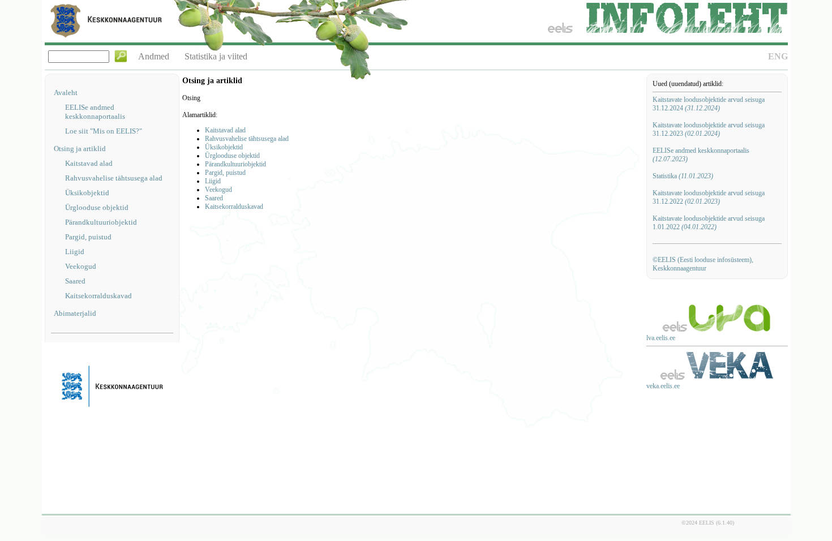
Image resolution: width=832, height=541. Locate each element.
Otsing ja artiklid (80, 148)
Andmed (153, 56)
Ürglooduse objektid (96, 207)
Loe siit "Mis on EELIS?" (103, 131)
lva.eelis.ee (660, 338)
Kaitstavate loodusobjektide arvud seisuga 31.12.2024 (709, 104)
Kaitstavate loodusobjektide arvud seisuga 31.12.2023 (709, 129)
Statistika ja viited (216, 56)
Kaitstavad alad (89, 163)
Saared (75, 281)
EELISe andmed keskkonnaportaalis (95, 112)
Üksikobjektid (87, 192)
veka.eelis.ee (663, 386)
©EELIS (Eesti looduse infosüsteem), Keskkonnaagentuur (703, 264)
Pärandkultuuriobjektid (101, 222)
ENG (778, 56)
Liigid (74, 251)
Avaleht (66, 92)
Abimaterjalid (75, 313)
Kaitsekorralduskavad (98, 295)
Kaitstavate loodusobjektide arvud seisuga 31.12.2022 (709, 197)
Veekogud (80, 266)
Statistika (683, 176)
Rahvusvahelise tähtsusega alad (113, 178)
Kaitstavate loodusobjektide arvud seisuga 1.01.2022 (709, 222)
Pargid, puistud (88, 237)
